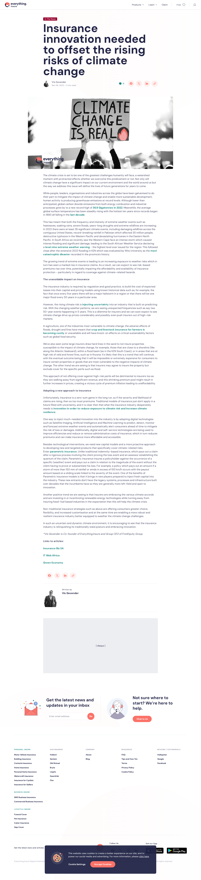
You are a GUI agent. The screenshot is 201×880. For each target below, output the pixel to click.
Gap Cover (19, 827)
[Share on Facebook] (131, 83)
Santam (53, 759)
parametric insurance (63, 451)
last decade (77, 214)
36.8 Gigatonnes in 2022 (107, 207)
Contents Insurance (23, 763)
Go (90, 716)
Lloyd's (53, 772)
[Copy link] (155, 83)
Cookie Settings (76, 864)
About (88, 755)
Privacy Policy (128, 767)
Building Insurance (22, 759)
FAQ (123, 755)
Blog (88, 759)
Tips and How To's (129, 759)
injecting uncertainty (95, 304)
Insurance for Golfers (23, 784)
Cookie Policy (128, 772)
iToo (52, 780)
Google (160, 759)
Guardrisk (54, 776)
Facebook (161, 763)
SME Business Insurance (25, 797)
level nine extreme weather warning (67, 247)
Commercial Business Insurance (28, 801)
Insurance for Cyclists (23, 780)
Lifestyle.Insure (22, 809)
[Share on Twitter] (139, 83)
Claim (165, 4)
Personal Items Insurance (25, 772)
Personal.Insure (22, 749)
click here (144, 856)
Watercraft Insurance (23, 776)
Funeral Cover (20, 814)
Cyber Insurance (21, 823)
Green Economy (53, 562)
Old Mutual (55, 763)
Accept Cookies (102, 864)
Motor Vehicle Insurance (25, 755)
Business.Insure (22, 792)
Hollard (53, 755)
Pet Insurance (20, 818)
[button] (138, 5)
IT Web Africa (51, 555)
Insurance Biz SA (53, 548)
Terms (124, 763)
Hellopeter (162, 755)
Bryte (52, 767)
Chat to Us (142, 719)
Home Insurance (21, 767)
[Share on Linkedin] (147, 83)
